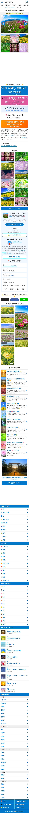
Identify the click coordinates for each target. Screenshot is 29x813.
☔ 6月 (3, 603)
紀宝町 (3, 797)
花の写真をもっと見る (14, 208)
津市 (2, 729)
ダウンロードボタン (15, 13)
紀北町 (3, 787)
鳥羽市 (3, 759)
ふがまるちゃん (11, 135)
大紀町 (3, 746)
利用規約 (24, 137)
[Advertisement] (14, 68)
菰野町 (6, 7)
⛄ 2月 (3, 590)
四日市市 (3, 723)
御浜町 (3, 791)
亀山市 (3, 720)
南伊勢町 (3, 762)
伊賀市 (3, 775)
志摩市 (3, 755)
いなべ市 (3, 700)
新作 (9, 5)
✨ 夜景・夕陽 (5, 519)
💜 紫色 (3, 570)
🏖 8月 (3, 610)
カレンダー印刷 (22, 5)
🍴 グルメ (3, 536)
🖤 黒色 (3, 573)
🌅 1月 (3, 586)
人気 (6, 5)
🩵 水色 (3, 556)
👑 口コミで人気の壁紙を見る (14, 235)
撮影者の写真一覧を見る (14, 256)
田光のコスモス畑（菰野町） (10, 265)
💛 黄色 (3, 560)
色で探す (14, 5)
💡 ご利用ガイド (5, 807)
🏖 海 (2, 516)
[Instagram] (15, 244)
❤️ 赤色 (3, 566)
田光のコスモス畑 (12, 7)
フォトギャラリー (7, 2)
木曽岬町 (3, 703)
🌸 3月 (3, 593)
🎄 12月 (3, 624)
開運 (2, 5)
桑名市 (3, 713)
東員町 (3, 706)
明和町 (3, 736)
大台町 (3, 739)
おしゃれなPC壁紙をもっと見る (8, 145)
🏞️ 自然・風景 (5, 512)
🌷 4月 (3, 597)
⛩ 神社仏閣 (4, 523)
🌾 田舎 (3, 533)
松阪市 (3, 733)
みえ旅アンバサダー (7, 253)
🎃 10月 (3, 617)
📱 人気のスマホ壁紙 (6, 804)
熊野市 (3, 794)
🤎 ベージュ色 (5, 580)
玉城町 (3, 766)
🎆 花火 (3, 526)
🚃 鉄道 (3, 540)
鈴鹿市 (3, 717)
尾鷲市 (3, 784)
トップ (2, 7)
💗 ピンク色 (4, 546)
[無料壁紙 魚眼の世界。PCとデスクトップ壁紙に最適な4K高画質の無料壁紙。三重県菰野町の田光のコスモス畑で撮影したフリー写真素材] (14, 24)
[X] (13, 244)
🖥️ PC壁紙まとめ (19, 804)
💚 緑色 (3, 553)
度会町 (3, 769)
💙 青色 (3, 549)
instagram (23, 250)
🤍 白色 (3, 577)
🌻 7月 (3, 607)
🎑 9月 (3, 614)
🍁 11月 (3, 621)
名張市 (3, 778)
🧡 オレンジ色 (5, 563)
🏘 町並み (3, 529)
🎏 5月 (3, 600)
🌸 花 (2, 509)
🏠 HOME (3, 801)
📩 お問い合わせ (19, 807)
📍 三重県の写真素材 (20, 801)
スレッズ (4, 252)
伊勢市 (3, 752)
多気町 (3, 743)
